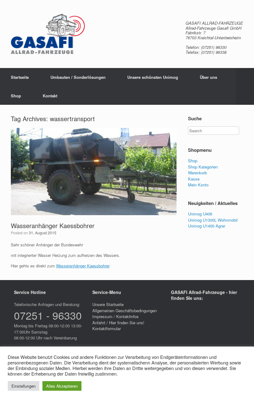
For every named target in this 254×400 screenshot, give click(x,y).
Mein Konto (198, 185)
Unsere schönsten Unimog (152, 77)
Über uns (208, 77)
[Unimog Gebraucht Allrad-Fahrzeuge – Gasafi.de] (48, 34)
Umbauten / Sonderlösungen (78, 77)
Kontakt (50, 96)
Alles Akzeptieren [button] (62, 386)
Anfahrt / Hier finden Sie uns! (118, 323)
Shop (16, 96)
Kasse (193, 179)
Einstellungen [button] (23, 386)
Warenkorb (197, 173)
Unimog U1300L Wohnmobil (213, 220)
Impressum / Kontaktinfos (115, 316)
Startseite (20, 77)
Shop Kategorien (203, 167)
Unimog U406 (200, 214)
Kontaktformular (106, 328)
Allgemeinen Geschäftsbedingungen (124, 310)
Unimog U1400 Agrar (206, 226)
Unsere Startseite (108, 304)
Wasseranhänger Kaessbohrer (52, 225)
